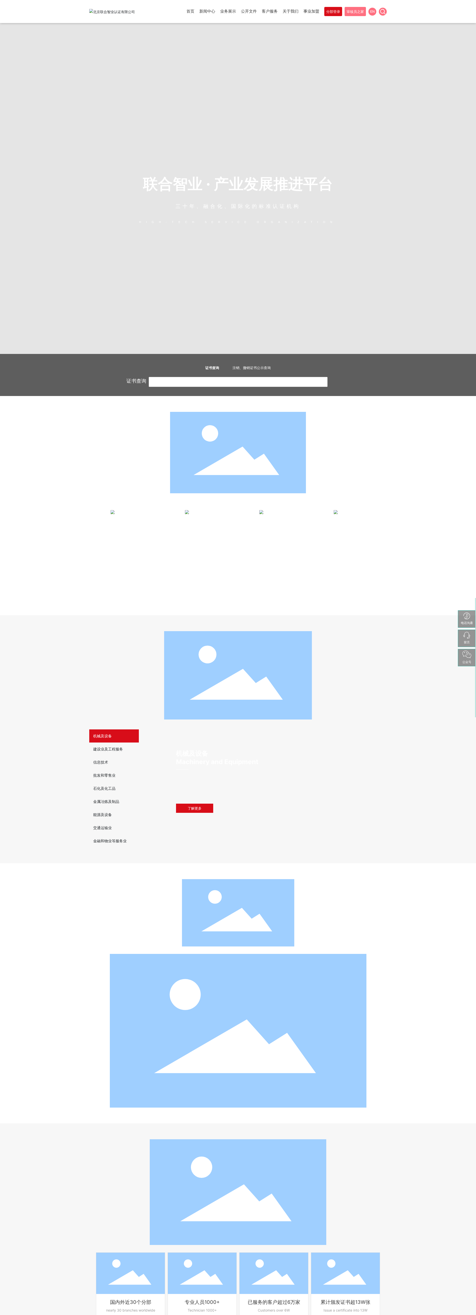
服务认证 (126, 568)
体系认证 (126, 553)
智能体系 (275, 568)
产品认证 (126, 561)
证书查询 (212, 368)
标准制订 (350, 553)
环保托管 (201, 568)
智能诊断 (275, 553)
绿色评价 (201, 553)
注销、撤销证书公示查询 (252, 368)
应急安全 (350, 568)
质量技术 (350, 561)
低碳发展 (201, 561)
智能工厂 (275, 561)
